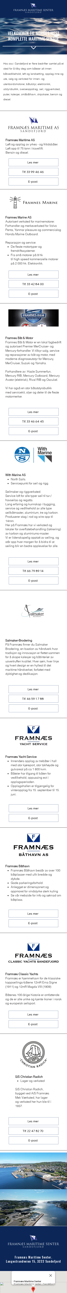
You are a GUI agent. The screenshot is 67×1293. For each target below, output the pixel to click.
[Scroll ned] (33, 47)
